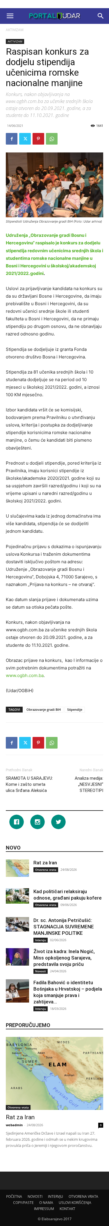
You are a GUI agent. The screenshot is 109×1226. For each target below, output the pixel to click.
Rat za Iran (45, 863)
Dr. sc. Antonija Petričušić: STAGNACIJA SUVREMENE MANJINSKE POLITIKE (63, 926)
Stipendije (74, 709)
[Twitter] (25, 139)
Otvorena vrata (45, 870)
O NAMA (46, 1202)
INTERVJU (55, 1196)
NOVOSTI (35, 1196)
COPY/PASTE (23, 1202)
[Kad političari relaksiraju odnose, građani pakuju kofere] (17, 896)
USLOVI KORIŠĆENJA (75, 1202)
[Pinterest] (38, 139)
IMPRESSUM (44, 1208)
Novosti (40, 971)
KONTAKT (67, 1208)
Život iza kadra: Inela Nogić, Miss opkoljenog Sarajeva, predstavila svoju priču (64, 957)
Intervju (40, 940)
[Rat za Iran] (17, 868)
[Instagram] (39, 822)
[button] (10, 16)
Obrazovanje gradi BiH (43, 709)
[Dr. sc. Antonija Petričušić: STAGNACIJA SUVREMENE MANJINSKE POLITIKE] (17, 924)
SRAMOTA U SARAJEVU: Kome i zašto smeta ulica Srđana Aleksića (29, 784)
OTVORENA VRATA (83, 1196)
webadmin (14, 1125)
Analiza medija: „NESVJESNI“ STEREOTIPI (89, 784)
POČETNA (14, 1196)
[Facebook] (11, 139)
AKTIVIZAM (15, 29)
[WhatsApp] (52, 139)
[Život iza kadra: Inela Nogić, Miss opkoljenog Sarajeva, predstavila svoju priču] (17, 957)
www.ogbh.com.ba (25, 675)
